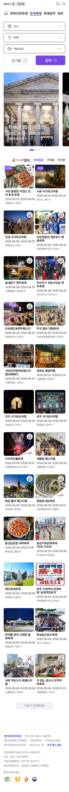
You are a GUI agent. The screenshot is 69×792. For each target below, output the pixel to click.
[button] (31, 150)
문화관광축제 (19, 13)
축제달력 (49, 13)
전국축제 (36, 13)
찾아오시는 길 (36, 744)
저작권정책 (35, 740)
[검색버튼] (63, 4)
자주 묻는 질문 (54, 744)
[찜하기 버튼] (58, 4)
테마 (60, 13)
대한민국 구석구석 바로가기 (14, 4)
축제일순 (39, 160)
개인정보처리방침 (12, 736)
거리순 (51, 160)
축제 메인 (6, 13)
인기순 (61, 160)
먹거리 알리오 (21, 160)
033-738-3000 (19, 756)
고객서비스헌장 (52, 740)
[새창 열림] (7, 779)
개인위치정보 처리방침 (15, 740)
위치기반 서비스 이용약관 (38, 736)
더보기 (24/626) (34, 705)
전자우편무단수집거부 (15, 744)
